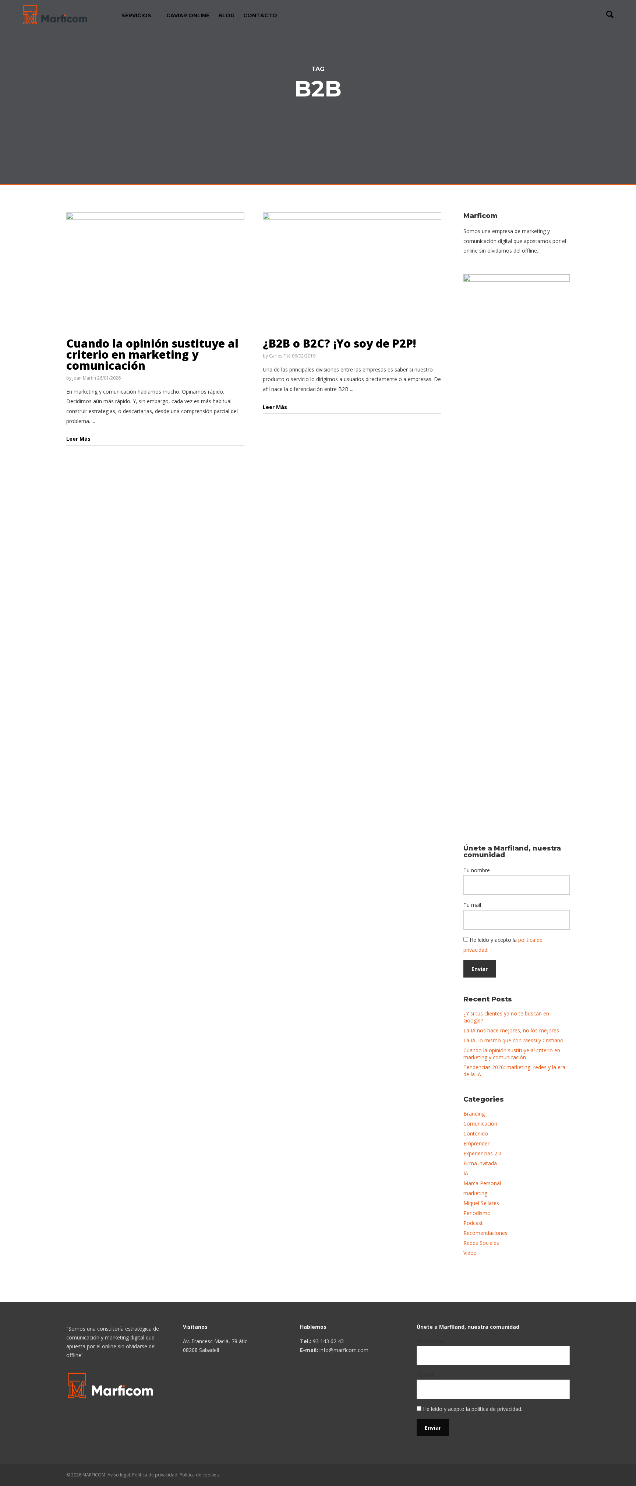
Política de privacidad (154, 1475)
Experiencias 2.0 (482, 1153)
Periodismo (477, 1212)
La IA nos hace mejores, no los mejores (511, 1030)
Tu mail (472, 904)
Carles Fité (280, 356)
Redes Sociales (481, 1242)
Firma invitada (480, 1163)
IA (465, 1173)
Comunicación (480, 1123)
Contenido (475, 1133)
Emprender (476, 1143)
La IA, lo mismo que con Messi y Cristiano (513, 1040)
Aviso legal (118, 1475)
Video (470, 1252)
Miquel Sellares (481, 1203)
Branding (474, 1113)
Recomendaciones (485, 1232)
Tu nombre (476, 870)
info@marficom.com (343, 1349)
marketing (475, 1193)
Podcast (473, 1222)
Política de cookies (199, 1475)
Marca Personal (482, 1183)
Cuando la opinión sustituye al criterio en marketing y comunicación (152, 354)
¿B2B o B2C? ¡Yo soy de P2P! (339, 343)
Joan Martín (84, 378)
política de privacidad (496, 1408)
